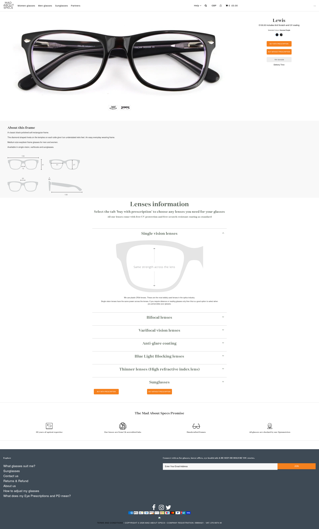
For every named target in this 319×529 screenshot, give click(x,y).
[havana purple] (277, 34)
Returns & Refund (15, 480)
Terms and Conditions (110, 522)
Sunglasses (61, 5)
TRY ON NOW (279, 60)
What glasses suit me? (19, 465)
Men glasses (45, 5)
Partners (75, 5)
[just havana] (281, 34)
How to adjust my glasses (21, 490)
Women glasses (26, 5)
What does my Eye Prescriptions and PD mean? (37, 495)
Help (197, 5)
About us (9, 485)
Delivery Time (279, 64)
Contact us (10, 475)
